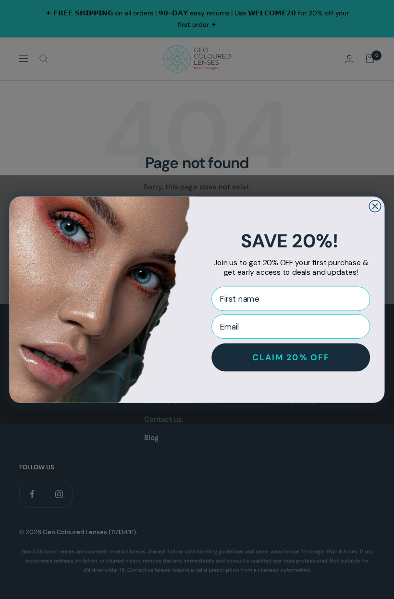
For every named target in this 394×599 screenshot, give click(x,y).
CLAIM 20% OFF (290, 356)
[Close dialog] (375, 206)
